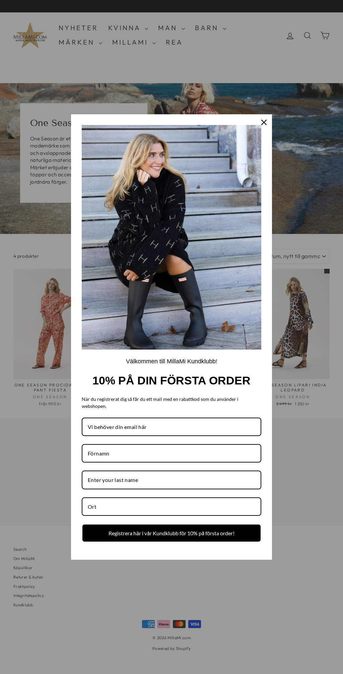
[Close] (264, 122)
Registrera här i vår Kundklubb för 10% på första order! (171, 533)
